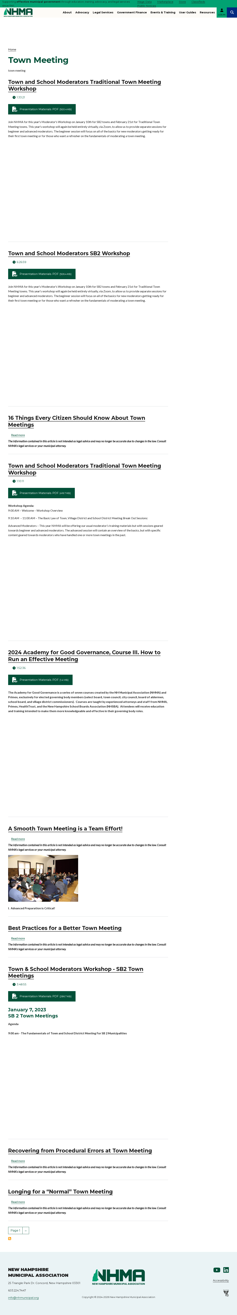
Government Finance (132, 12)
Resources (207, 12)
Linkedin (226, 1270)
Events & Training (163, 12)
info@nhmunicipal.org (23, 1297)
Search (232, 12)
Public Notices (146, 5)
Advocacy (82, 12)
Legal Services (103, 12)
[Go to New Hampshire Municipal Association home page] (18, 12)
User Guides (187, 12)
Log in (221, 14)
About (67, 12)
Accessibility (221, 1280)
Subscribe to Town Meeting (9, 1238)
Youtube (216, 1270)
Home (12, 49)
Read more (18, 435)
